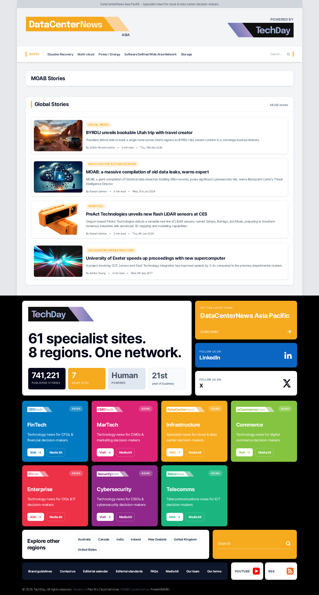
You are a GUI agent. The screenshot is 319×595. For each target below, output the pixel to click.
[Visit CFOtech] (46, 409)
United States (87, 549)
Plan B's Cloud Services (103, 589)
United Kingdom (185, 539)
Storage (186, 54)
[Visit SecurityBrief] (116, 473)
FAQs (154, 571)
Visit (33, 452)
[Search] (288, 54)
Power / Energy (109, 54)
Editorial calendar (95, 571)
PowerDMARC (160, 589)
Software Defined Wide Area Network (150, 54)
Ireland (136, 539)
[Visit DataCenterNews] (185, 409)
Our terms (214, 571)
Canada (103, 539)
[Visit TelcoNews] (185, 473)
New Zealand (157, 539)
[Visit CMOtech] (116, 409)
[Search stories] (288, 543)
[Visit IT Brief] (46, 473)
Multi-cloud (85, 54)
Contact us (68, 571)
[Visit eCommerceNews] (255, 409)
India (120, 539)
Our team (192, 571)
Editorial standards (129, 571)
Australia (84, 539)
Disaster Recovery (60, 54)
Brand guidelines (40, 571)
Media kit (55, 452)
